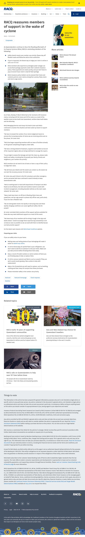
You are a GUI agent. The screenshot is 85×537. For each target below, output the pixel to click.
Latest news (58, 9)
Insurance (34, 14)
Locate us (78, 9)
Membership (7, 14)
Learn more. (48, 4)
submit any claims (18, 243)
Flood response (35, 277)
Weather (7, 281)
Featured (7, 277)
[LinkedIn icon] (28, 504)
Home (57, 14)
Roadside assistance (21, 14)
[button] (78, 14)
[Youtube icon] (16, 504)
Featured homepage (20, 277)
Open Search (68, 14)
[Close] (79, 3)
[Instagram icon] (22, 504)
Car (51, 14)
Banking (43, 14)
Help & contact (69, 9)
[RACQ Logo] (77, 494)
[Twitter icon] (11, 504)
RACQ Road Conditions (30, 229)
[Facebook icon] (5, 504)
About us (48, 9)
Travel (65, 14)
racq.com (28, 483)
